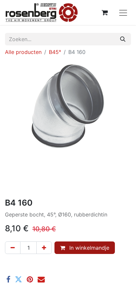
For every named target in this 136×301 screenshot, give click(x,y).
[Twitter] (18, 279)
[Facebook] (8, 279)
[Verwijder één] (12, 247)
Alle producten (23, 52)
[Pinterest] (30, 279)
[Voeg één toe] (44, 247)
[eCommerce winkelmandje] (105, 12)
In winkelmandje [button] (88, 247)
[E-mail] (41, 279)
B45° (55, 52)
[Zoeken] (123, 39)
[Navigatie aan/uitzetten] (123, 12)
